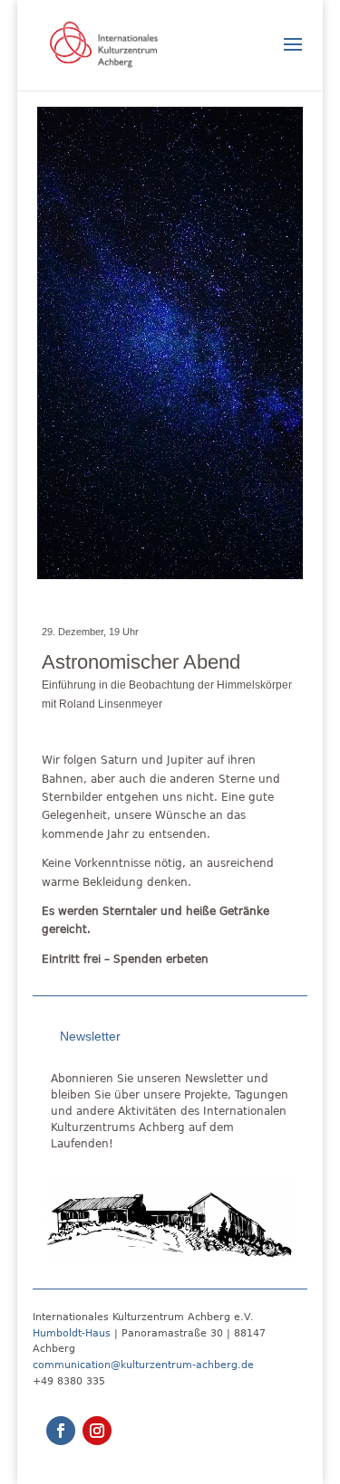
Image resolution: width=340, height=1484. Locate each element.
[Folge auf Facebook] (60, 1430)
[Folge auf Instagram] (97, 1430)
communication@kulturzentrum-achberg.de (143, 1365)
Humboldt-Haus (72, 1333)
